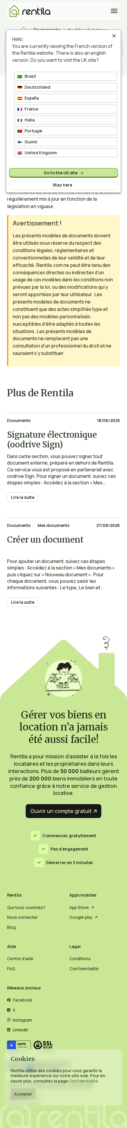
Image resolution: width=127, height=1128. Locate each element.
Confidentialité (83, 1081)
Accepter (23, 1094)
